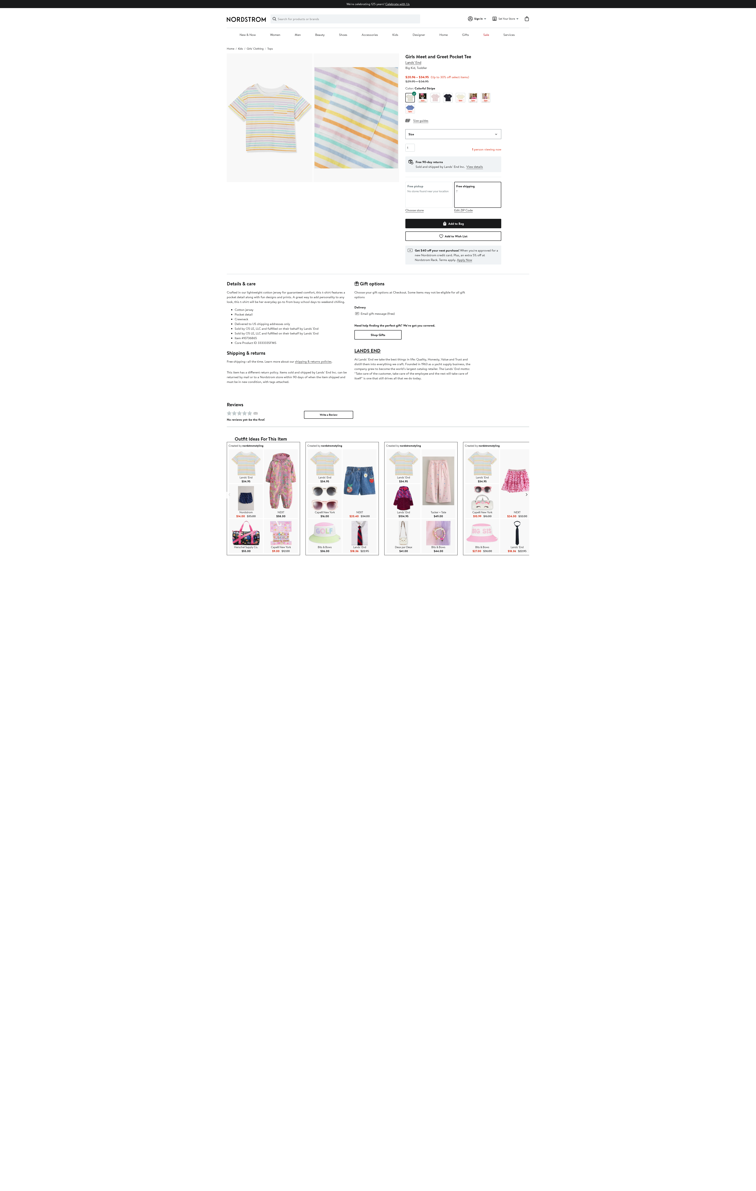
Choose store (414, 210)
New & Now (248, 35)
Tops (270, 49)
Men (298, 35)
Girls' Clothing (255, 49)
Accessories (370, 35)
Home (443, 35)
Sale (486, 35)
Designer (419, 35)
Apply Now (464, 260)
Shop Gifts (378, 335)
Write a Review (328, 415)
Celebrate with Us (397, 4)
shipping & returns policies (313, 361)
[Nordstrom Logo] (246, 19)
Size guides (420, 120)
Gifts (465, 35)
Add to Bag (456, 223)
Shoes (343, 35)
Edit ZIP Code (463, 210)
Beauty (320, 35)
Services (509, 35)
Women (275, 35)
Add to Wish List (456, 236)
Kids (395, 35)
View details (474, 166)
